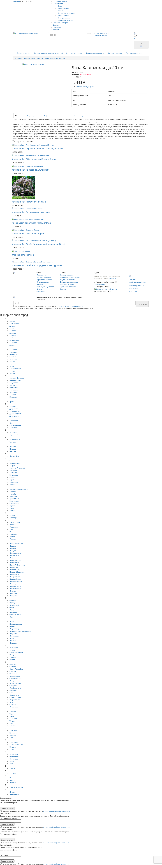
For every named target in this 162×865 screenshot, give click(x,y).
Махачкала (13, 527)
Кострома (13, 496)
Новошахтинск (15, 586)
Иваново (12, 446)
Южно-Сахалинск (16, 787)
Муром (12, 536)
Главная (18, 58)
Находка (12, 550)
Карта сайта (133, 291)
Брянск (12, 373)
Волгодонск (13, 390)
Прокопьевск (14, 636)
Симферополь (15, 688)
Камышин (13, 470)
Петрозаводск (14, 628)
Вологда (12, 394)
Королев (16, 1)
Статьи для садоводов (66, 13)
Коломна (12, 487)
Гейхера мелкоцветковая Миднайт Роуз (31, 222)
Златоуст (12, 442)
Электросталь (14, 778)
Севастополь (14, 676)
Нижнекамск (14, 562)
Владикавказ (14, 382)
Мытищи (12, 539)
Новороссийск (14, 576)
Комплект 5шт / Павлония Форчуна (29, 201)
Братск (12, 371)
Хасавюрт (13, 747)
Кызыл (11, 510)
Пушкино (12, 640)
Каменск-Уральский (17, 468)
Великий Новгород (16, 378)
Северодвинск (15, 678)
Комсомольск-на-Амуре (18, 489)
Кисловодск (13, 482)
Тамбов (12, 714)
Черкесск (12, 761)
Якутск (11, 792)
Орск (11, 617)
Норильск (13, 593)
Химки (11, 749)
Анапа (11, 328)
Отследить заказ (64, 18)
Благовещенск (15, 368)
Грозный (12, 401)
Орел (11, 610)
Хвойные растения (115, 53)
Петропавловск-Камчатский (20, 631)
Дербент (12, 406)
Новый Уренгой (15, 588)
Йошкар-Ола (14, 456)
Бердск (12, 361)
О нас (60, 6)
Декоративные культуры (95, 53)
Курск (11, 508)
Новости (61, 10)
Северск (12, 681)
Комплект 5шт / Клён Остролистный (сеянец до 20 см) (38, 244)
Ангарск (12, 330)
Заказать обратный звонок (106, 289)
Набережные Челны (17, 543)
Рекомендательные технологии (136, 286)
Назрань (12, 546)
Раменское (13, 647)
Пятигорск (13, 643)
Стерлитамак (14, 699)
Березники (13, 364)
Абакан (12, 321)
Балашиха (13, 352)
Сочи (11, 692)
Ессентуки (13, 427)
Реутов (12, 650)
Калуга (12, 465)
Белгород (13, 359)
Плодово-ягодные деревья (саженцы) (48, 53)
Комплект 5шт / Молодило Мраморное (31, 212)
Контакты (56, 29)
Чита (11, 763)
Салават (12, 664)
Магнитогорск (14, 522)
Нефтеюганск (14, 558)
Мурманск (13, 534)
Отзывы (56, 25)
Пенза (11, 621)
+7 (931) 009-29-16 (101, 33)
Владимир (13, 385)
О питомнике (58, 3)
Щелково (12, 773)
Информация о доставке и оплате (57, 115)
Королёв (12, 494)
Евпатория (13, 420)
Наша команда (63, 8)
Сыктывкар (13, 707)
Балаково (13, 349)
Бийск (11, 366)
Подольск (13, 633)
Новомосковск (14, 574)
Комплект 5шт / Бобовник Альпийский (30, 169)
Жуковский (13, 435)
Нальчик (12, 548)
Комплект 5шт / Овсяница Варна (28, 233)
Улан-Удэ (13, 730)
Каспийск (13, 472)
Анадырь (12, 326)
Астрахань (13, 342)
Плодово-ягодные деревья (70, 277)
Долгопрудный (15, 413)
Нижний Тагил (14, 567)
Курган (12, 505)
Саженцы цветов (23, 53)
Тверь (11, 716)
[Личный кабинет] (135, 33)
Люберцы (13, 517)
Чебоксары (13, 754)
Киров (11, 479)
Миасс (11, 529)
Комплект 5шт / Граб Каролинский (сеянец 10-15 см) (37, 148)
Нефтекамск (14, 555)
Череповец (13, 759)
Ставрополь (14, 695)
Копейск (12, 491)
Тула (11, 723)
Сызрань (12, 704)
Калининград (14, 463)
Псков (11, 638)
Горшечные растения (134, 53)
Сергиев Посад (15, 683)
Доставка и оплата (60, 1)
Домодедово (14, 416)
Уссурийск (13, 735)
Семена (63, 289)
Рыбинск (12, 657)
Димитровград (15, 411)
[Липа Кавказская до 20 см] (44, 64)
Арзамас (12, 333)
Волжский (13, 392)
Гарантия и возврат (65, 20)
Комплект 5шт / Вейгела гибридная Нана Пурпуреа (37, 265)
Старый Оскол (15, 697)
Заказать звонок (100, 35)
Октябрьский (14, 605)
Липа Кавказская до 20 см (55, 58)
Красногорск (14, 498)
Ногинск (12, 591)
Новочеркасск (14, 584)
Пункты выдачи (63, 15)
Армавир (12, 335)
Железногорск (15, 432)
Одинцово (13, 602)
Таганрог (12, 711)
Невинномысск (15, 553)
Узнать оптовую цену (84, 86)
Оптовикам (57, 27)
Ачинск (12, 345)
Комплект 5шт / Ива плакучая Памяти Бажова (34, 159)
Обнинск (12, 600)
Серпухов (13, 685)
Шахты (12, 768)
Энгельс (12, 782)
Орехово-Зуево (15, 614)
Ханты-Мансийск (16, 744)
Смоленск (13, 690)
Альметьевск (14, 323)
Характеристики (33, 115)
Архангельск (14, 340)
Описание (19, 115)
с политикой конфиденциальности (70, 306)
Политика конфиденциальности (137, 280)
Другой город (99, 284)
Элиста (12, 780)
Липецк (12, 515)
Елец (11, 423)
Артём (11, 338)
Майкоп (12, 524)
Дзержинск (13, 408)
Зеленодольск (14, 439)
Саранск (12, 671)
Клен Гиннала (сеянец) (23, 254)
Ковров (12, 484)
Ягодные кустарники (74, 53)
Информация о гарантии (83, 115)
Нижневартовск (15, 560)
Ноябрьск (13, 595)
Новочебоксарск (15, 581)
